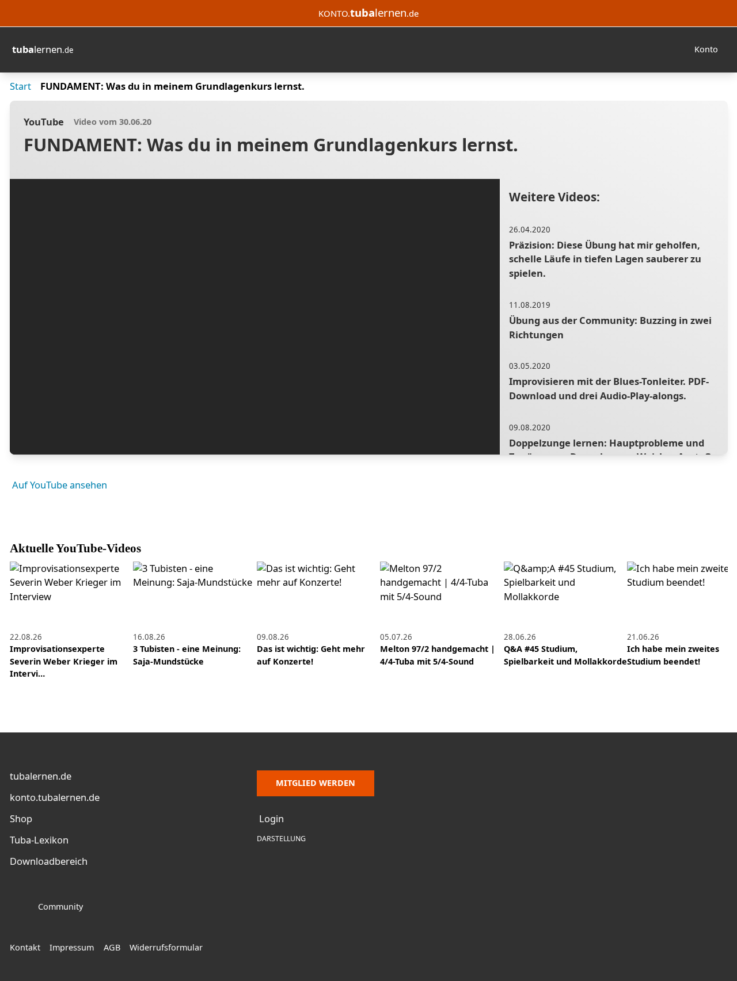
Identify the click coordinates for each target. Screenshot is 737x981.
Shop (21, 818)
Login (271, 818)
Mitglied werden (315, 782)
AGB (112, 947)
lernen (42, 49)
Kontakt (25, 947)
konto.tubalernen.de (55, 797)
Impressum (72, 947)
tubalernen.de (40, 775)
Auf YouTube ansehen (59, 484)
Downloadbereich (49, 861)
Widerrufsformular (166, 947)
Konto (706, 49)
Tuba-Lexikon (39, 839)
